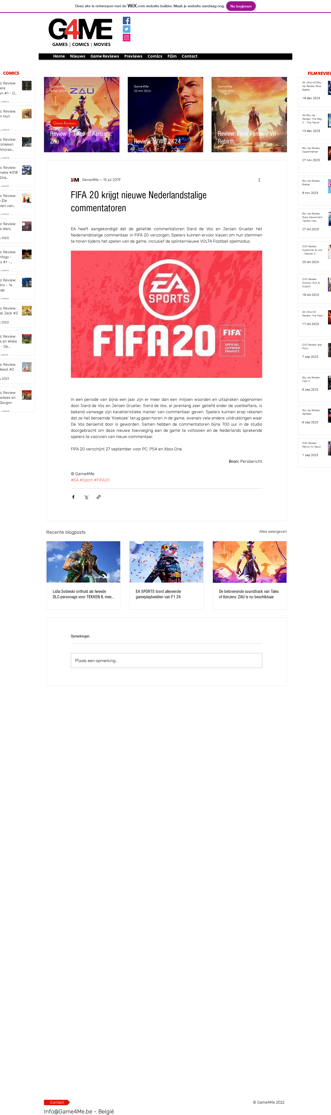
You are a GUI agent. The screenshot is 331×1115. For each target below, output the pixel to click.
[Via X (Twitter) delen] (86, 497)
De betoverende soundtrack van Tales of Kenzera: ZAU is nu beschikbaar (249, 594)
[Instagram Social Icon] (126, 37)
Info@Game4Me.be (68, 1111)
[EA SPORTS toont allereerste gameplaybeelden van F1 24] (166, 562)
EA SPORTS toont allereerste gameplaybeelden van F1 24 (158, 594)
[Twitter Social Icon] (126, 29)
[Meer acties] (259, 180)
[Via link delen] (98, 497)
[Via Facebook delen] (73, 497)
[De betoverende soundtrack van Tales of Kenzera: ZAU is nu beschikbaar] (250, 562)
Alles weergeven (273, 531)
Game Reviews (64, 123)
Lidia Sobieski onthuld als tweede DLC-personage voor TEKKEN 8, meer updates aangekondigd (83, 594)
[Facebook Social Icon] (126, 20)
